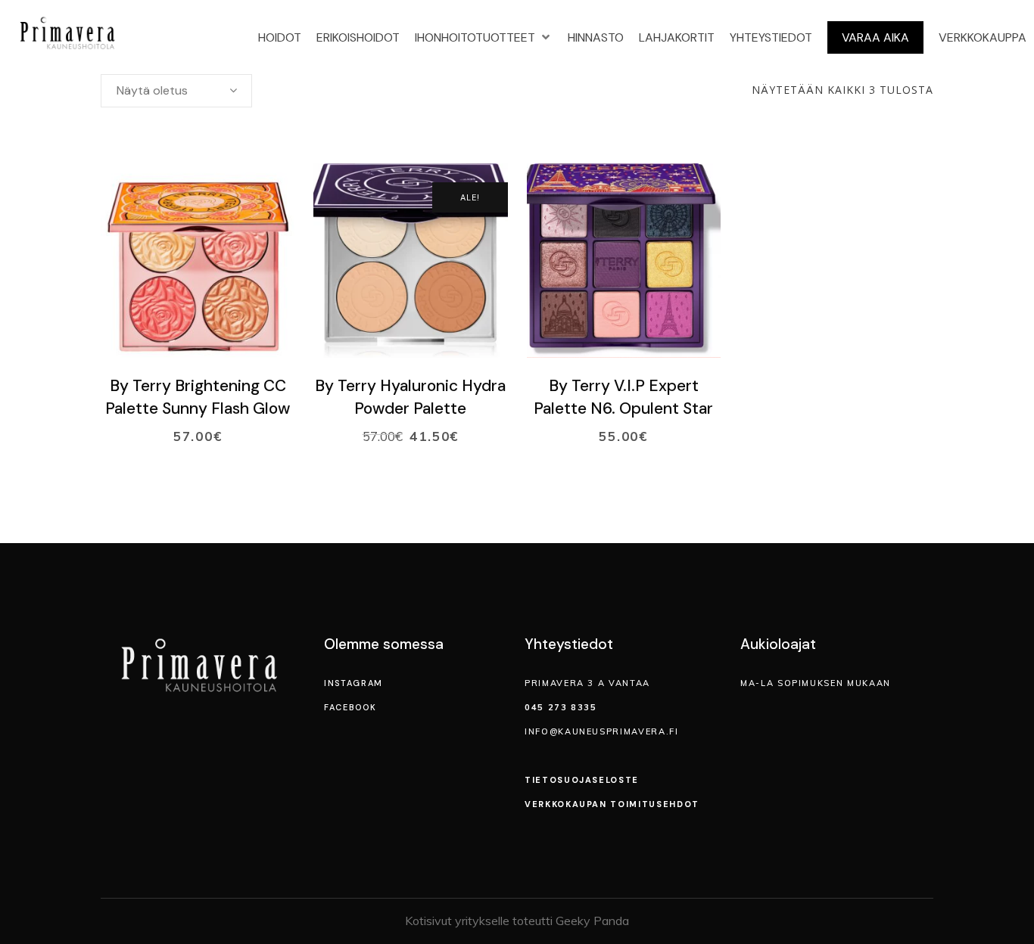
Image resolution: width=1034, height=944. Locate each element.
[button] (483, 37)
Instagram (353, 683)
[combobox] (176, 90)
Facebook (350, 707)
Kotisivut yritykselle (457, 920)
